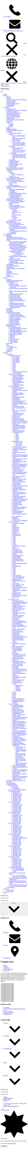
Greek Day (15, 611)
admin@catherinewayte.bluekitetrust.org (13, 30)
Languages (12, 176)
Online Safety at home (15, 296)
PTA (8, 344)
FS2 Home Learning (14, 856)
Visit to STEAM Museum (19, 621)
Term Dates (9, 348)
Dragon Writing (16, 533)
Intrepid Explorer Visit (18, 635)
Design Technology (14, 185)
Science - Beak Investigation (19, 725)
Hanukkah (15, 210)
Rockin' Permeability (17, 504)
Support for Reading (14, 322)
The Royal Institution (15, 161)
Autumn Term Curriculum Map (20, 485)
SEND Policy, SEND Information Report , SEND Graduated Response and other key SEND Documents (18, 247)
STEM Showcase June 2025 (19, 154)
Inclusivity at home (14, 284)
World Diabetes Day (17, 512)
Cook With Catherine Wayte (16, 867)
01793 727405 (7, 16)
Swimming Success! (17, 389)
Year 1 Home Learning (15, 846)
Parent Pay (12, 336)
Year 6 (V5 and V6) (14, 704)
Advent (14, 218)
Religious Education (14, 177)
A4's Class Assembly (17, 501)
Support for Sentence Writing (16, 315)
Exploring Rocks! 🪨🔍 (18, 418)
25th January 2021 (17, 797)
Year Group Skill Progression (13, 115)
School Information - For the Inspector (16, 268)
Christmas (15, 217)
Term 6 (14, 363)
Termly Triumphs (14, 342)
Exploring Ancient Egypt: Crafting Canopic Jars (19, 470)
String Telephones (17, 586)
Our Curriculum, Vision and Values (18, 226)
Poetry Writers (16, 548)
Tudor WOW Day (17, 592)
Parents (5, 277)
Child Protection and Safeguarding (15, 237)
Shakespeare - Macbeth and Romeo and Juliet (19, 778)
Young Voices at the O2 (18, 726)
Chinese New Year (17, 212)
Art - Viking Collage (17, 551)
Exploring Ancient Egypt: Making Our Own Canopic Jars (20, 420)
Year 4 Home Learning (15, 812)
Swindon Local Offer (15, 259)
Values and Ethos (11, 105)
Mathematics (13, 159)
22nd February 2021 (17, 793)
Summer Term (16, 529)
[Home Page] (4, 895)
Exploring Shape (16, 503)
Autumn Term (16, 527)
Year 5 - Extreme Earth (18, 174)
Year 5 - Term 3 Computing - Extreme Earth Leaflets (19, 151)
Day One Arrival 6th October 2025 (20, 747)
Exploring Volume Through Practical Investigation (19, 401)
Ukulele (14, 651)
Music (11, 184)
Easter (14, 216)
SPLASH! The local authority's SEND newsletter (17, 261)
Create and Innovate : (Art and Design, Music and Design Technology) (16, 179)
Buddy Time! (16, 675)
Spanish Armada (16, 594)
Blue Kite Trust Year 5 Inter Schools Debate (19, 604)
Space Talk (18, 689)
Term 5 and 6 (19, 445)
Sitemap (5, 1097)
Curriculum (6, 107)
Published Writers (17, 558)
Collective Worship (11, 233)
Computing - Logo (17, 550)
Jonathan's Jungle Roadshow (19, 771)
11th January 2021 (17, 800)
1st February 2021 (17, 796)
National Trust (13, 166)
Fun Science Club (17, 139)
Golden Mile (16, 667)
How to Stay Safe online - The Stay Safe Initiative (20, 671)
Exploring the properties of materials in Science (19, 607)
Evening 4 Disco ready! (21, 763)
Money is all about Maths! (19, 609)
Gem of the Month (11, 783)
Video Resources (11, 887)
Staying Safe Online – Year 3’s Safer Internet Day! (20, 459)
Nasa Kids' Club (13, 162)
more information (11, 1143)
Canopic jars (15, 509)
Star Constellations (17, 623)
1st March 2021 (16, 792)
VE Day (15, 544)
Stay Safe (15, 642)
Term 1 (14, 367)
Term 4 (14, 366)
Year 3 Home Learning (15, 823)
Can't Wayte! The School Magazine (18, 886)
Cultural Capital (10, 118)
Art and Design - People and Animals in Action (19, 741)
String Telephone (17, 556)
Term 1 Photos (16, 356)
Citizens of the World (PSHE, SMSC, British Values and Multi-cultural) (15, 199)
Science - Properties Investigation (17, 617)
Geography (12, 173)
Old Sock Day (16, 417)
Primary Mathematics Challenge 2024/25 (18, 649)
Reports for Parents (14, 339)
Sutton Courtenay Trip (18, 600)
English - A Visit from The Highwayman (19, 735)
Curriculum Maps (17, 681)
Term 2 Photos (16, 358)
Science (11, 134)
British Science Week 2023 (19, 138)
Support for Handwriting (15, 314)
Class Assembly (16, 398)
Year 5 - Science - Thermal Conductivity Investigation (19, 143)
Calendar (9, 279)
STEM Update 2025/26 (15, 133)
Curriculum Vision (11, 109)
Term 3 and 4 (19, 444)
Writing (11, 125)
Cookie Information (8, 1098)
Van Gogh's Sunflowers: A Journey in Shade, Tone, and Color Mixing (19, 494)
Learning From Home (12, 784)
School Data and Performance (14, 324)
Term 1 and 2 (19, 442)
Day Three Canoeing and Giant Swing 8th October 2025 (20, 755)
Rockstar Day (16, 531)
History (11, 172)
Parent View (9, 343)
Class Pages (9, 354)
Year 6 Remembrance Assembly (17, 201)
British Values (10, 276)
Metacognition (16, 633)
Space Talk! (15, 666)
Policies (8, 275)
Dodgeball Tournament (18, 706)
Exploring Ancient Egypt (18, 508)
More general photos (20, 764)
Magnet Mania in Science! (19, 425)
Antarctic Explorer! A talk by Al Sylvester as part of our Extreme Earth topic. (19, 656)
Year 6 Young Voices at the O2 (17, 181)
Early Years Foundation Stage (14, 222)
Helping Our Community (15, 220)
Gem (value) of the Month (16, 332)
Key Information (7, 234)
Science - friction (17, 630)
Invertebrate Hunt (17, 566)
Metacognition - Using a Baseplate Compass (18, 712)
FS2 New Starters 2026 (15, 327)
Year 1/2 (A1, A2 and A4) (16, 374)
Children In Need (17, 416)
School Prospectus (11, 102)
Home (5, 94)
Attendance (9, 236)
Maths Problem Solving (18, 560)
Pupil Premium (13, 192)
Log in (5, 893)
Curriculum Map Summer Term (20, 602)
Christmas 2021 (16, 788)
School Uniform (13, 340)
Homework (12, 335)
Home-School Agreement (16, 334)
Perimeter (15, 532)
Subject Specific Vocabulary (13, 117)
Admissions (9, 272)
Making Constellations (18, 665)
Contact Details (10, 890)
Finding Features (16, 579)
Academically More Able (15, 194)
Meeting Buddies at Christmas (20, 733)
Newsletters (9, 310)
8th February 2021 (17, 795)
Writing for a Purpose (12, 129)
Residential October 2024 (19, 700)
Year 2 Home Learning (15, 834)
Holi (14, 213)
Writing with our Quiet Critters (20, 595)
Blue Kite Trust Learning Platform (18, 880)
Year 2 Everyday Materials (19, 145)
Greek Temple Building (18, 615)
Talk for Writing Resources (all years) (18, 884)
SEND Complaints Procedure (17, 263)
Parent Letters (10, 308)
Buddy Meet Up (19, 685)
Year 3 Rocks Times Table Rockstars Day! (19, 477)
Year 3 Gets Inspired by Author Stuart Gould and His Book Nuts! (20, 474)
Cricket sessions (16, 772)
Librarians (18, 686)
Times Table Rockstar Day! (19, 426)
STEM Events (13, 153)
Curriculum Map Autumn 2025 (20, 637)
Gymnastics (15, 653)
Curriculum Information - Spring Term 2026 (18, 379)
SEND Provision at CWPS (16, 244)
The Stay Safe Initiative (18, 625)
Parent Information (11, 326)
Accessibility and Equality (13, 265)
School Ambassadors (14, 205)
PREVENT (12, 338)
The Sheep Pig (16, 519)
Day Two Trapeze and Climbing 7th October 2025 (21, 751)
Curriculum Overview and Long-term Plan (17, 110)
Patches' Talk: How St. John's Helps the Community (20, 479)
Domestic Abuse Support (15, 297)
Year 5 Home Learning (15, 801)
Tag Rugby (18, 690)
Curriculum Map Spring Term (20, 622)
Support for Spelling (14, 323)
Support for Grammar (15, 318)
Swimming (15, 505)
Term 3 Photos (16, 359)
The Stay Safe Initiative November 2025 (18, 148)
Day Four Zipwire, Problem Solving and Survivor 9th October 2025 (21, 759)
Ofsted (8, 269)
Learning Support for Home (13, 312)
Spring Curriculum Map (18, 406)
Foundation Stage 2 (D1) (15, 355)
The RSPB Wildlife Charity (16, 163)
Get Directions (7, 958)
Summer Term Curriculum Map (20, 454)
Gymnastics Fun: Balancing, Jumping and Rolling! (19, 497)
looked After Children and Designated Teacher (16, 196)
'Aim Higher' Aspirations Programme (18, 328)
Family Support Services (12, 281)
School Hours (10, 106)
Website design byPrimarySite (11, 1106)
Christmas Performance (18, 511)
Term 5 (14, 364)
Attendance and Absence (15, 330)
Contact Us (6, 889)
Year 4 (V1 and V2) (14, 521)
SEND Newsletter (17, 252)
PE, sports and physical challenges (18, 789)
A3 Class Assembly (17, 487)
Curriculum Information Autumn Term (18, 383)
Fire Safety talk (16, 619)
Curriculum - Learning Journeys (14, 113)
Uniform (9, 351)
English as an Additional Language (18, 193)
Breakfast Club (13, 347)
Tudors (14, 562)
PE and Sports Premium (12, 273)
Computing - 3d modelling (19, 738)
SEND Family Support (15, 295)
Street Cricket (16, 583)
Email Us (6, 945)
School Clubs (10, 346)
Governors (9, 271)
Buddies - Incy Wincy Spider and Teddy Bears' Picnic (19, 723)
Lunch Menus (10, 311)
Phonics (11, 126)
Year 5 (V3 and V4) (14, 599)
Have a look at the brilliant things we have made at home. (20, 876)
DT (13, 598)
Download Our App (8, 891)
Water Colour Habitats (18, 393)
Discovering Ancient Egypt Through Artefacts (19, 482)
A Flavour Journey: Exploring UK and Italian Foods (20, 447)
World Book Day (17, 399)
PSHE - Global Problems (18, 721)
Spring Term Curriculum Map (20, 465)
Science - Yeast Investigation (19, 730)
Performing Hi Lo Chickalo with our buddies (19, 467)
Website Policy (7, 1099)
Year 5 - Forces (16, 141)
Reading (12, 123)
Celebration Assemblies (18, 385)
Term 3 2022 (16, 787)
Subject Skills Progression (13, 114)
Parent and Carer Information (16, 251)
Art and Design (13, 182)
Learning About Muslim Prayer (20, 464)
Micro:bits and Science (18, 555)
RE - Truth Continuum (18, 631)
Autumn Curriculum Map (19, 430)
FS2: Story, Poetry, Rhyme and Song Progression (20, 372)
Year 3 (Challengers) (14, 386)
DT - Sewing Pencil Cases (19, 732)
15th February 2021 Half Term (20, 838)
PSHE (11, 204)
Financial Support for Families (17, 303)
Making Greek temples (18, 661)
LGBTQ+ (12, 283)
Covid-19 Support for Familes (17, 304)
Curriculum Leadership (12, 111)
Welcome (9, 97)
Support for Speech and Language (18, 316)
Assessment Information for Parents (18, 331)
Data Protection (10, 267)
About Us (6, 95)
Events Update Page (17, 381)
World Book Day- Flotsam (19, 500)
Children (6, 352)
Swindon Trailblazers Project (16, 293)
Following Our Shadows (18, 387)
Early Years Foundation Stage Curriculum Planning (17, 225)
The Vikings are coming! (18, 523)
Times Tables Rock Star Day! (19, 669)
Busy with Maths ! (17, 516)
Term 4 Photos (16, 360)
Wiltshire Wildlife (14, 165)
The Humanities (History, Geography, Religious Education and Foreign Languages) (15, 169)
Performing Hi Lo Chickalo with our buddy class (19, 663)
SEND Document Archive (19, 249)
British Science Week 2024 (19, 155)
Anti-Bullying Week (14, 202)
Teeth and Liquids (17, 575)
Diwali (14, 209)
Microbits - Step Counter (18, 710)
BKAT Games (16, 708)
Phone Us (6, 932)
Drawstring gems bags (18, 559)
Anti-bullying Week (17, 737)
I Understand (4, 1146)
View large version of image (7, 983)
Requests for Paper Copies (13, 103)
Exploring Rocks (17, 484)
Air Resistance (16, 634)
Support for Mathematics (15, 319)
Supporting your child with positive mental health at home (18, 306)
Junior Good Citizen (17, 709)
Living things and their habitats (20, 563)
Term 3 (14, 370)
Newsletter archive (20, 253)
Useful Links (10, 350)
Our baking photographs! (18, 868)
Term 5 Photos (16, 362)
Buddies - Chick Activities (19, 714)
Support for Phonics (14, 320)
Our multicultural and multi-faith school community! (17, 207)
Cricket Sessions (16, 716)
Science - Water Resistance (19, 629)
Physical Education (11, 221)
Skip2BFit (15, 517)
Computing (12, 146)
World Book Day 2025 (18, 646)
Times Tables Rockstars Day (19, 765)
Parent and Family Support (16, 299)
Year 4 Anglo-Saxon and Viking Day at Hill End (18, 577)
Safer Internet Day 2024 (18, 584)
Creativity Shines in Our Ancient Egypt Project (18, 414)
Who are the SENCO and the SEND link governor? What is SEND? (18, 242)
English (8, 122)
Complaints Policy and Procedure (14, 280)
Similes (14, 564)
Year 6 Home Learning (15, 791)
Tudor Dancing (16, 596)
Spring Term (15, 528)
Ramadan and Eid (17, 214)
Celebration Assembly (18, 432)
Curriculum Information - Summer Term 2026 (18, 376)
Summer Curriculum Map (19, 397)
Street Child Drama (17, 647)
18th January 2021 (17, 799)
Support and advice (17, 255)
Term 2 (14, 368)
